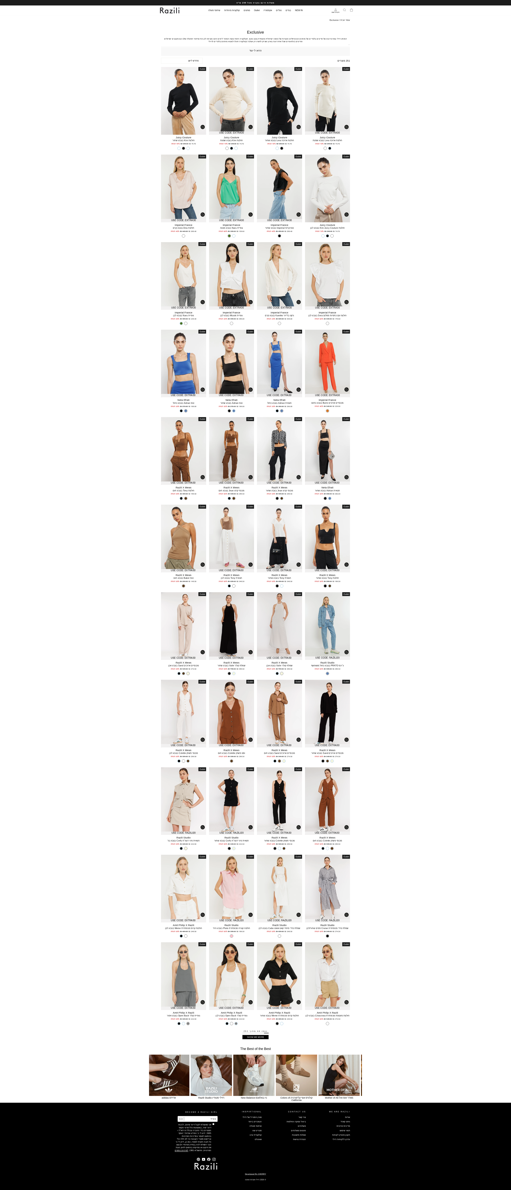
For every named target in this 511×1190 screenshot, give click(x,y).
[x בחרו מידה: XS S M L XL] (279, 101)
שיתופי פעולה (214, 10)
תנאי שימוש (345, 1130)
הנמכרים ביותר (255, 1121)
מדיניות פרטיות (343, 1126)
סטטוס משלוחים (298, 1130)
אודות (347, 1117)
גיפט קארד (345, 1121)
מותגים (247, 10)
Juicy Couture (327, 137)
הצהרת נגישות (299, 1139)
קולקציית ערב (256, 1135)
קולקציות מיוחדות (232, 10)
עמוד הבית (345, 20)
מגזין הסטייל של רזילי (252, 1117)
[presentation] (156, 1076)
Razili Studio (327, 662)
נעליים (279, 10)
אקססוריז (268, 10)
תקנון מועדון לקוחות (341, 1135)
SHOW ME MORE (255, 1037)
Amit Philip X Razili (183, 925)
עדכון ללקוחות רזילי (341, 1139)
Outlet (257, 10)
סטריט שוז (257, 1130)
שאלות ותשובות (299, 1135)
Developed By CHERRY (255, 1174)
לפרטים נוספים (181, 1150)
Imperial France (279, 225)
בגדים (288, 10)
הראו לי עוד (255, 50)
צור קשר (302, 1117)
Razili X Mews (279, 487)
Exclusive (334, 20)
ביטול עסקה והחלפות (296, 1121)
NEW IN (299, 10)
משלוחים (302, 1126)
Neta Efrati (279, 400)
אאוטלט (258, 1139)
